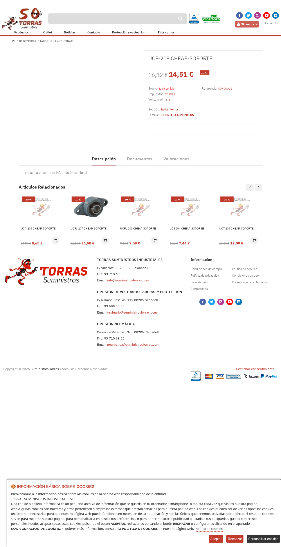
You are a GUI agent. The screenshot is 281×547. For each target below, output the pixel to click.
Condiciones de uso (245, 275)
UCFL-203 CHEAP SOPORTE (138, 228)
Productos (21, 32)
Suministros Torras (45, 369)
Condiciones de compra (207, 269)
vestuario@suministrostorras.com (132, 312)
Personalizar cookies (263, 539)
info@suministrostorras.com (128, 280)
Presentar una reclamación (250, 282)
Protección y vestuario (128, 32)
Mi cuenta (247, 24)
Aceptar (216, 539)
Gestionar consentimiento (255, 369)
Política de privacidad (205, 275)
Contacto (93, 32)
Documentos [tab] (139, 159)
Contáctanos (199, 289)
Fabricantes (166, 32)
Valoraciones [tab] (176, 159)
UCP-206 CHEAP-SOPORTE (38, 228)
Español (270, 23)
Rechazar (235, 539)
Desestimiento (201, 282)
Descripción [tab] (104, 159)
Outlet (47, 32)
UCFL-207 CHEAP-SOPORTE (88, 228)
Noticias (70, 32)
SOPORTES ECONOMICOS (57, 41)
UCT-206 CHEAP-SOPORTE (236, 228)
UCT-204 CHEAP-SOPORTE (187, 228)
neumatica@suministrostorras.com (133, 344)
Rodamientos (27, 41)
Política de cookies (244, 269)
